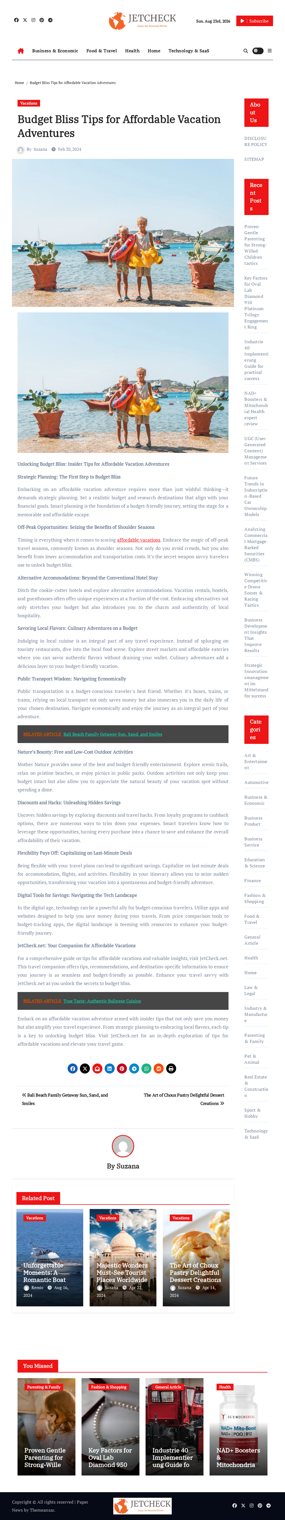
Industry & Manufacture (256, 1014)
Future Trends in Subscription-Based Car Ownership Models (255, 496)
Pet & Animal (251, 1059)
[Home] (20, 51)
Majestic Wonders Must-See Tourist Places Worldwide (122, 1272)
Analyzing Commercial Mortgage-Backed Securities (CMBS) (256, 544)
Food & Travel (102, 51)
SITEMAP (254, 159)
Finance (252, 880)
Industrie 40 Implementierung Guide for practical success (173, 1465)
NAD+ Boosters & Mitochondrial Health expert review (256, 408)
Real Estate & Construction (256, 1086)
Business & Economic (55, 51)
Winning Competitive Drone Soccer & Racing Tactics (255, 589)
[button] (270, 51)
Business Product (253, 821)
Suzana (40, 149)
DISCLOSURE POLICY (255, 141)
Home (154, 51)
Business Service (253, 842)
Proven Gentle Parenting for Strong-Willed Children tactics (255, 244)
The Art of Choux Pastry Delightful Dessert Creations (195, 1272)
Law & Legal (251, 990)
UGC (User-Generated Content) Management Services (255, 450)
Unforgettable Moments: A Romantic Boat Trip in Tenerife (46, 1276)
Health (132, 51)
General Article (252, 940)
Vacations (28, 103)
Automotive (256, 782)
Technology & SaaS (189, 51)
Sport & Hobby (252, 1113)
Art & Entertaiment (255, 761)
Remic (38, 1287)
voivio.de (253, 1325)
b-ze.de (251, 1293)
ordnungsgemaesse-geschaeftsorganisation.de (256, 1206)
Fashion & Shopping (255, 898)
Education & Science (254, 863)
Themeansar (42, 1510)
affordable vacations (138, 540)
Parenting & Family (254, 1038)
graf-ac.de (254, 1317)
